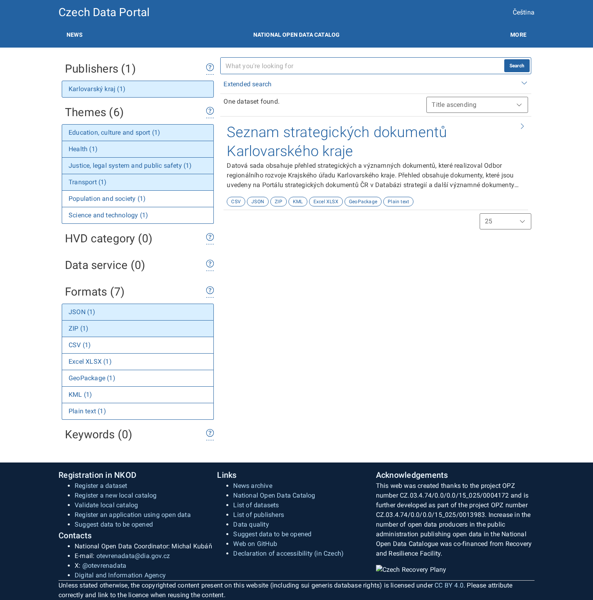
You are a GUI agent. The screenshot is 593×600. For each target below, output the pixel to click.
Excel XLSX (325, 201)
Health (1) (83, 149)
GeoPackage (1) (92, 378)
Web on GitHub (255, 544)
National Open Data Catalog (274, 495)
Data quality (251, 524)
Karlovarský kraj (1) (97, 89)
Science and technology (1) (108, 215)
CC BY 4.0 (449, 585)
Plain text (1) (87, 411)
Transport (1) (88, 182)
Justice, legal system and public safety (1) (130, 165)
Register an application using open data (133, 515)
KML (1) (80, 394)
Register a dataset (101, 486)
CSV (236, 201)
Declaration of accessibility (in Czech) (288, 553)
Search (516, 66)
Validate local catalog (106, 505)
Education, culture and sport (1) (114, 132)
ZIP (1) (78, 328)
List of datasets (256, 505)
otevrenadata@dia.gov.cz (133, 556)
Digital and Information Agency (120, 575)
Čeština (524, 12)
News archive (252, 486)
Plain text (398, 201)
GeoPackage (363, 201)
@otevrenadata (104, 565)
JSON (257, 201)
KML (298, 201)
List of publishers (258, 515)
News (75, 34)
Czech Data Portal (104, 12)
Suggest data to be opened (114, 524)
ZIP (278, 201)
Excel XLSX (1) (90, 361)
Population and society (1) (107, 198)
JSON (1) (82, 312)
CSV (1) (80, 345)
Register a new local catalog (116, 495)
